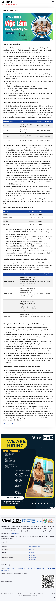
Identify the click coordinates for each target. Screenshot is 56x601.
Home (2, 4)
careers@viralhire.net (34, 546)
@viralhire (31, 552)
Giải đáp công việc (11, 4)
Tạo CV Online (24, 573)
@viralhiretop (32, 559)
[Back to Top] (54, 598)
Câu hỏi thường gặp (9, 573)
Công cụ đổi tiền (17, 573)
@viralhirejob (32, 557)
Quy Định (3, 573)
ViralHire (31, 549)
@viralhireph (32, 555)
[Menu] (53, 1)
